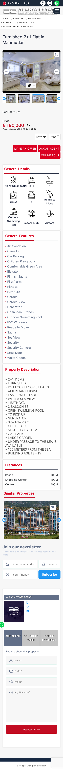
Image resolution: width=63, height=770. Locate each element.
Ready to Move (18, 327)
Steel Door (14, 352)
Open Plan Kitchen (20, 312)
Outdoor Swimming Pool (24, 317)
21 (33, 85)
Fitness (12, 286)
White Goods (16, 358)
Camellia (13, 251)
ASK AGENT (12, 636)
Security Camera (19, 347)
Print (53, 137)
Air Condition (16, 246)
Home (5, 18)
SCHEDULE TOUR (31, 638)
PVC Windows (17, 322)
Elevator (13, 271)
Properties (18, 18)
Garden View (16, 302)
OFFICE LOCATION (49, 638)
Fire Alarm (14, 281)
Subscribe (49, 574)
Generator (14, 307)
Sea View (13, 337)
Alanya (6, 22)
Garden (12, 297)
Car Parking (15, 256)
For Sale (32, 18)
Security (13, 342)
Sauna (11, 332)
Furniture (13, 292)
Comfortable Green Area (24, 266)
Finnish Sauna (17, 276)
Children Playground (21, 261)
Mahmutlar (24, 22)
